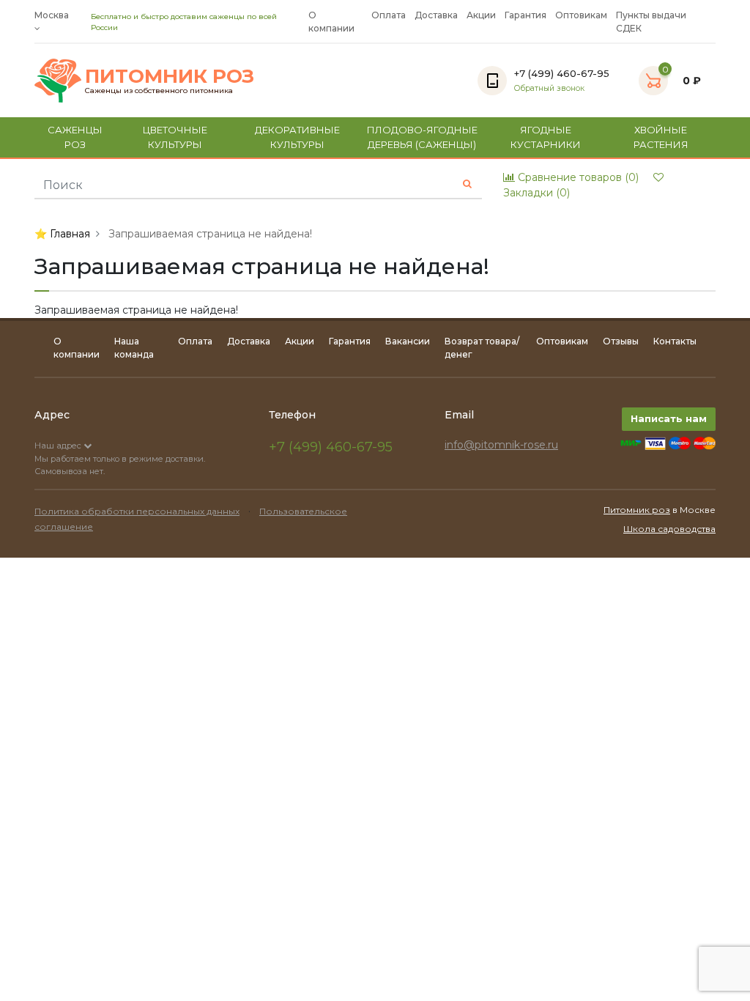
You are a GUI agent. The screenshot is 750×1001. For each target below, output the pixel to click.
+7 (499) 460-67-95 (331, 447)
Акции (481, 15)
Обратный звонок (549, 88)
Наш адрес (58, 445)
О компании (331, 22)
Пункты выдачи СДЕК (651, 22)
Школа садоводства (669, 528)
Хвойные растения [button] (661, 137)
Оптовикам (581, 15)
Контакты (675, 341)
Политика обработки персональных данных (137, 511)
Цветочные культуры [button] (175, 137)
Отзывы (621, 341)
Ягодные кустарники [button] (545, 137)
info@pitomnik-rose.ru (501, 444)
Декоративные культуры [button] (297, 137)
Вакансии (407, 341)
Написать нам (669, 418)
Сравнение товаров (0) (577, 177)
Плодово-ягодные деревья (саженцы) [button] (422, 137)
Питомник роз (637, 509)
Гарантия (525, 15)
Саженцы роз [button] (75, 137)
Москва (51, 15)
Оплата (388, 15)
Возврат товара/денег (482, 348)
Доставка (436, 15)
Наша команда (134, 348)
